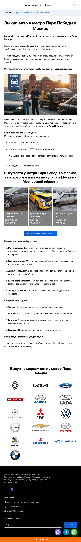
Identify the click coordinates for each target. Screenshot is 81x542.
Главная (7, 13)
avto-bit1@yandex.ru (15, 511)
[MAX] (6, 489)
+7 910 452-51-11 (14, 507)
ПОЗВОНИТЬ (40, 539)
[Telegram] (11, 489)
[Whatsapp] (74, 532)
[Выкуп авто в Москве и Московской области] (32, 5)
